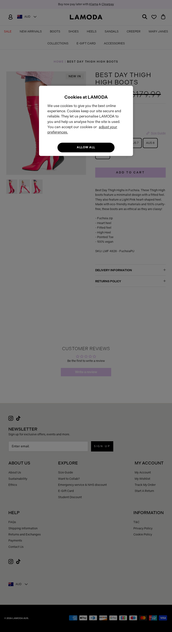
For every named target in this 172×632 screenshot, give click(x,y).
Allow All (86, 147)
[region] (86, 121)
